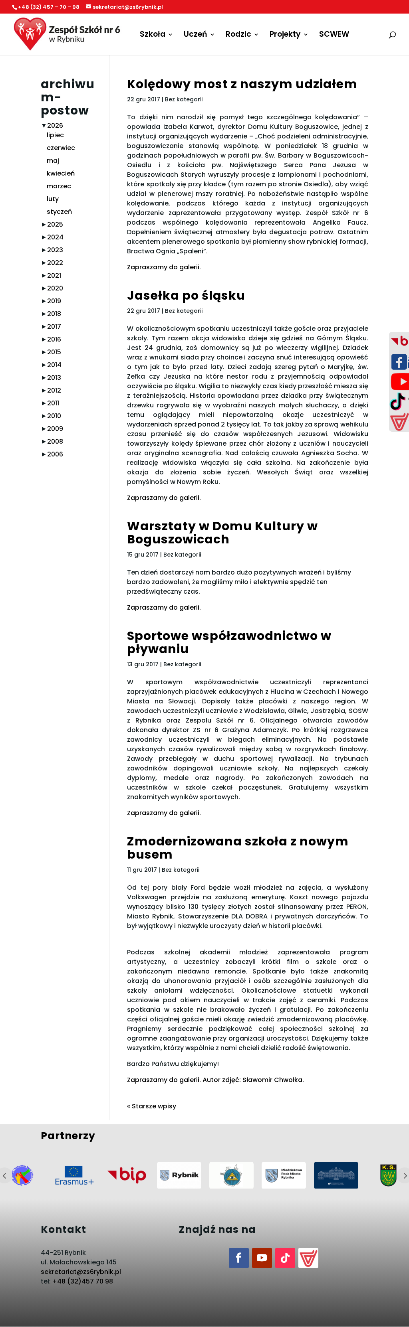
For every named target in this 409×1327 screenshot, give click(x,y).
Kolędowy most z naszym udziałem (242, 84)
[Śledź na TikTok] (285, 1258)
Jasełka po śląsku (186, 295)
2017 (54, 326)
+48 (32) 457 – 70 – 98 (48, 7)
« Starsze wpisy (151, 1106)
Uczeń (195, 35)
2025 (55, 224)
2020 (55, 288)
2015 (54, 352)
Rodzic (238, 35)
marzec (59, 186)
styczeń (59, 211)
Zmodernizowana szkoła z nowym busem (238, 848)
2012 (54, 390)
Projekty (285, 35)
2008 (55, 441)
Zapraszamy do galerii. (164, 267)
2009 (55, 428)
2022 (55, 262)
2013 (54, 377)
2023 (55, 250)
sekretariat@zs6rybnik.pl (81, 1271)
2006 (55, 454)
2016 (54, 339)
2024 (55, 237)
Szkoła (152, 35)
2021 (54, 275)
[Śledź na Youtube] (262, 1258)
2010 (54, 416)
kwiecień (61, 173)
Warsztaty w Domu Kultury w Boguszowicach (222, 532)
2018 (54, 313)
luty (53, 198)
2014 (54, 364)
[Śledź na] (308, 1258)
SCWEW (334, 35)
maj (53, 160)
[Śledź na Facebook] (239, 1258)
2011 (53, 403)
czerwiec (61, 147)
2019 (54, 301)
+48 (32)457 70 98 (82, 1281)
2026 (55, 125)
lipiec (55, 135)
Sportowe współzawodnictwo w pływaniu (229, 642)
